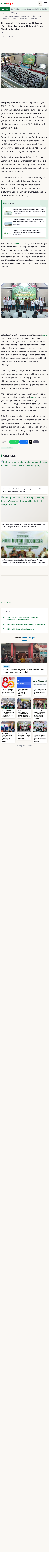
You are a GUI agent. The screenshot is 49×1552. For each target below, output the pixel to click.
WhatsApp (14, 442)
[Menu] (45, 3)
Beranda (5, 13)
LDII (7, 3)
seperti (33, 397)
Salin (36, 442)
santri (44, 335)
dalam (16, 243)
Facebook (24, 442)
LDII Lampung (15, 13)
